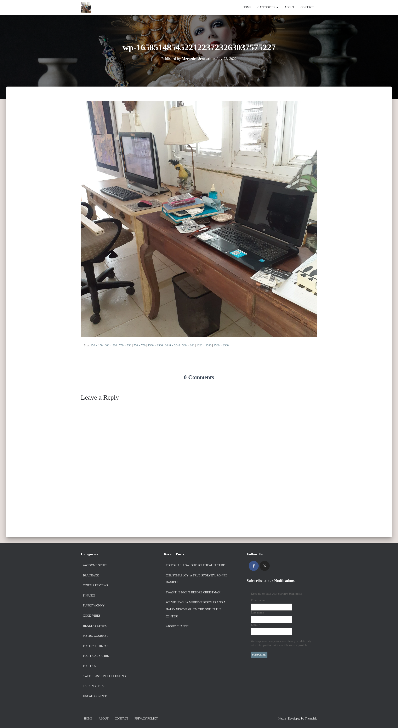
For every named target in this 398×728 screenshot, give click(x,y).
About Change (177, 626)
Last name (257, 612)
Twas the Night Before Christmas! (193, 592)
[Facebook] (254, 566)
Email (256, 624)
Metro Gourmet (95, 635)
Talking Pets (93, 686)
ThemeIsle (311, 718)
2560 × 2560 (221, 345)
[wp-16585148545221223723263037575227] (199, 218)
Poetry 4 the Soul (97, 645)
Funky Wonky (93, 605)
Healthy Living (95, 625)
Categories (266, 7)
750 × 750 (125, 345)
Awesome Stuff (95, 565)
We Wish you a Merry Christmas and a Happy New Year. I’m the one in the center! (195, 609)
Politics (89, 666)
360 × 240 (188, 345)
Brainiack (91, 575)
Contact (307, 7)
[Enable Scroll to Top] (390, 720)
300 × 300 (111, 345)
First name (258, 600)
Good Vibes (92, 615)
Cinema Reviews (95, 585)
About (289, 7)
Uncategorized (95, 696)
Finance (89, 595)
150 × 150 (97, 345)
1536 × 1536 (155, 345)
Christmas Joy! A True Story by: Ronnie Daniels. (197, 579)
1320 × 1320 (204, 345)
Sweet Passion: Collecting (104, 676)
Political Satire (96, 655)
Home (247, 7)
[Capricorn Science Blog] (86, 7)
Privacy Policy (146, 718)
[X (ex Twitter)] (265, 566)
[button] (277, 7)
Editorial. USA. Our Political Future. (196, 565)
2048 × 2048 (172, 345)
